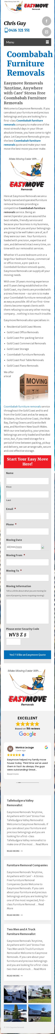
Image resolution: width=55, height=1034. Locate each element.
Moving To (14, 570)
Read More (42, 844)
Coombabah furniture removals (22, 406)
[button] (15, 994)
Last (8, 500)
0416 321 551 (19, 30)
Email (11, 509)
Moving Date (14, 539)
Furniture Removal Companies (27, 865)
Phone (11, 524)
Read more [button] (13, 774)
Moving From (15, 555)
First (8, 487)
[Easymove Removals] (27, 6)
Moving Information (18, 586)
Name (9, 473)
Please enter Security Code (22, 628)
